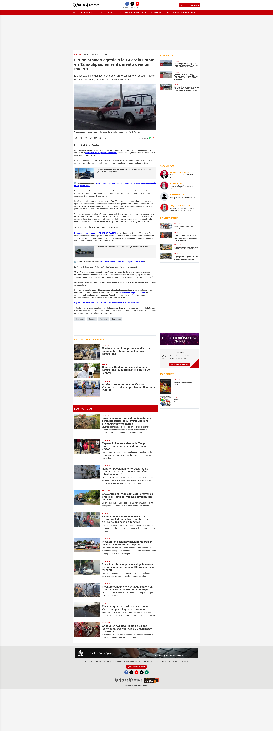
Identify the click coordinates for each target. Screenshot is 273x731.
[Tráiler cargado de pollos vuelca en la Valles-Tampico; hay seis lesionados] (87, 610)
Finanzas (110, 12)
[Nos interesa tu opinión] (136, 653)
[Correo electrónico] (95, 138)
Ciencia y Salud (165, 12)
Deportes (185, 12)
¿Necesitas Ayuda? (136, 667)
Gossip (136, 12)
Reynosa (103, 319)
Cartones (128, 12)
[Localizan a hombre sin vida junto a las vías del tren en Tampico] (166, 247)
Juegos (193, 12)
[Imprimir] (105, 138)
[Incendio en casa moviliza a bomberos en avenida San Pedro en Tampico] (87, 548)
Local (80, 12)
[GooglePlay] (147, 672)
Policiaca (88, 12)
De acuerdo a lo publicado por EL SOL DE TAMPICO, (95, 233)
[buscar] (199, 12)
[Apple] (142, 672)
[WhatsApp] (85, 138)
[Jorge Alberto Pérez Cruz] (164, 207)
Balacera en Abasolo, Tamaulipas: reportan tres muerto (121, 262)
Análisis (119, 12)
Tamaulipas (116, 319)
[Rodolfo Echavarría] (164, 196)
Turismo (176, 12)
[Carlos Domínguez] (164, 185)
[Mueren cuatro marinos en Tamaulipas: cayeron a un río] (166, 226)
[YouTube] (137, 4)
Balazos (92, 319)
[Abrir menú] (74, 12)
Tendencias (153, 12)
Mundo (103, 12)
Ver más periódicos (190, 5)
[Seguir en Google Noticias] (154, 138)
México (96, 12)
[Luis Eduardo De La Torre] (164, 174)
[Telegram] (90, 138)
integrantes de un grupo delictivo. (132, 293)
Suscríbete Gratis (179, 364)
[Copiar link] (100, 138)
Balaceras (80, 319)
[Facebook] (127, 4)
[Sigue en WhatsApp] (150, 138)
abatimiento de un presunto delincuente (101, 153)
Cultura (144, 12)
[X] (132, 4)
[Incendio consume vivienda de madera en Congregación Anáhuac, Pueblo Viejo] (87, 591)
